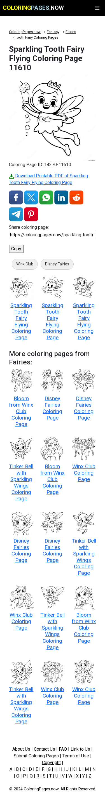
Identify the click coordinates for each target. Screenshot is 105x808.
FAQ (63, 749)
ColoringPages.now (25, 32)
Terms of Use (75, 755)
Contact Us (44, 749)
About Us (21, 749)
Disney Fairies (57, 264)
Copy (16, 248)
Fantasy (53, 32)
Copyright (51, 762)
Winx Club (24, 264)
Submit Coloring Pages (36, 755)
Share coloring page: (29, 227)
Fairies (71, 32)
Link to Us (80, 749)
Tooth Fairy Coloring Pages (36, 37)
